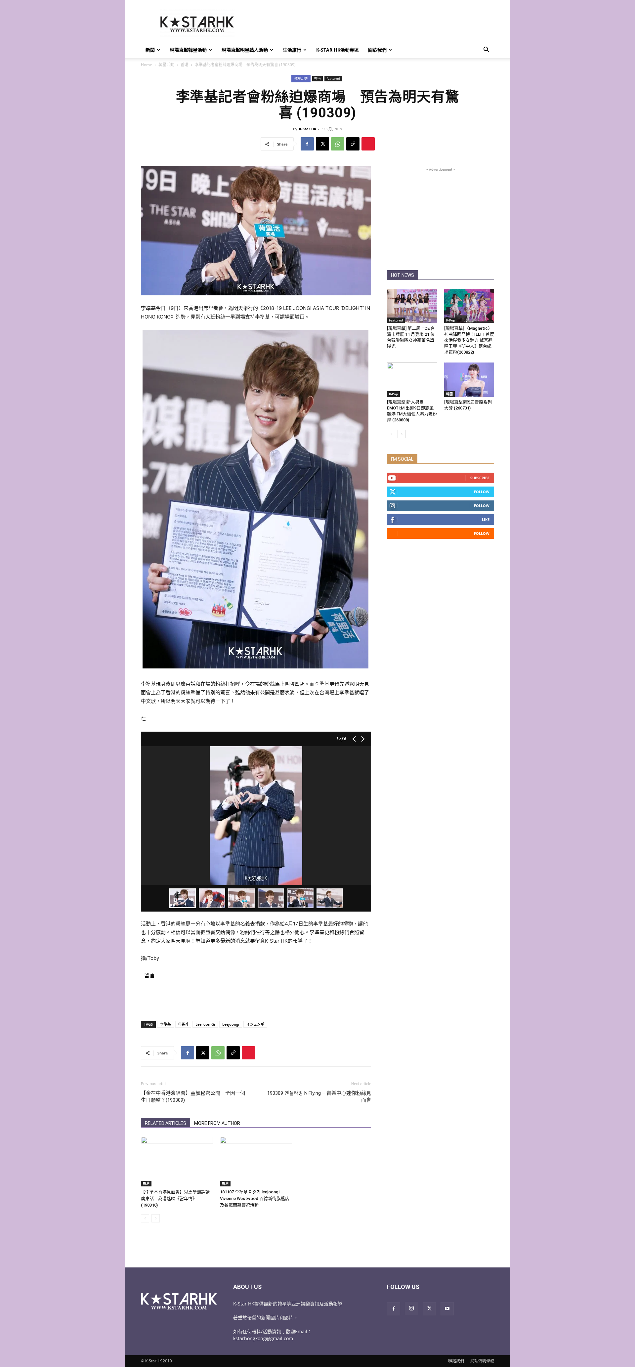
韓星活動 (166, 64)
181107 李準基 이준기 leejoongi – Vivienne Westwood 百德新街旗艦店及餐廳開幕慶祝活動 (254, 1198)
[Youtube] (447, 1308)
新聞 (150, 50)
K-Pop (450, 320)
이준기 (183, 1024)
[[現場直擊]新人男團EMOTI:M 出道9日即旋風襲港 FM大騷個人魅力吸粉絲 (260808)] (412, 380)
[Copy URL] (353, 143)
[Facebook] (307, 143)
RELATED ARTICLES (165, 1123)
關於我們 (377, 50)
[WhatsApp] (337, 143)
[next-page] (402, 434)
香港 (185, 64)
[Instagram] (411, 1308)
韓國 (449, 394)
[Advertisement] (373, 24)
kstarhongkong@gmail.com (263, 1338)
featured (333, 78)
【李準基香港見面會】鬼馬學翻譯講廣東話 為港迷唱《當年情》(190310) (175, 1198)
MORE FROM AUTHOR (217, 1123)
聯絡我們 (456, 1361)
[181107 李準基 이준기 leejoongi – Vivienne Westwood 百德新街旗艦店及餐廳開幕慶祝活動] (256, 1161)
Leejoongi (230, 1024)
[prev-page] (145, 1218)
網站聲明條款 (482, 1361)
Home (146, 64)
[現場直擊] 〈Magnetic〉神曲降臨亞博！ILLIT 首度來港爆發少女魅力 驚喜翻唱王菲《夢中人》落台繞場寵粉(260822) (469, 340)
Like (485, 519)
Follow (481, 491)
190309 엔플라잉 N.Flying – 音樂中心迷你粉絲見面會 (319, 1096)
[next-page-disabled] (155, 1218)
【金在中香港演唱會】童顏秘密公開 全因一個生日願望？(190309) (193, 1096)
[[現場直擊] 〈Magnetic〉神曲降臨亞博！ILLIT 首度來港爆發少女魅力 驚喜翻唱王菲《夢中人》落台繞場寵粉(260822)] (469, 306)
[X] (322, 143)
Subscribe (479, 477)
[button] (486, 50)
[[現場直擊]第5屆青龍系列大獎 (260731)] (469, 380)
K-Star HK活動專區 (337, 50)
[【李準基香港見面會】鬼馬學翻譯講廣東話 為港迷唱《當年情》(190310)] (177, 1161)
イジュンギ (255, 1024)
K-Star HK (307, 128)
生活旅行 (292, 50)
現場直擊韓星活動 (188, 50)
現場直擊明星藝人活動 (245, 50)
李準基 (165, 1024)
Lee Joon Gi (205, 1024)
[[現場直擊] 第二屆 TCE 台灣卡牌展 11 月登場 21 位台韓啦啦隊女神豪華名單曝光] (412, 306)
